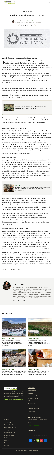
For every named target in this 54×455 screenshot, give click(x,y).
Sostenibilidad (31, 403)
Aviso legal (7, 430)
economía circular (21, 209)
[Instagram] (41, 440)
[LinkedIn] (45, 440)
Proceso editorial (31, 20)
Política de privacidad (9, 432)
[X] (34, 440)
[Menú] (49, 2)
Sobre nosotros (8, 422)
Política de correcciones (10, 427)
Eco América (31, 413)
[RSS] (37, 440)
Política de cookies (9, 435)
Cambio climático (9, 8)
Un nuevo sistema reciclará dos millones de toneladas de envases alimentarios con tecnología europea (32, 188)
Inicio (3, 8)
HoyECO (6, 437)
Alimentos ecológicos (33, 408)
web (27, 178)
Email (18, 269)
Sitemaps (6, 445)
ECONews (6, 440)
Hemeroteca (7, 443)
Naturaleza (30, 393)
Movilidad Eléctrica (33, 398)
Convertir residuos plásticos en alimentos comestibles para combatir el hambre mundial (31, 107)
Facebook (13, 269)
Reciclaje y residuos (33, 406)
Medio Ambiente (32, 390)
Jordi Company (21, 20)
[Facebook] (30, 440)
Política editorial (8, 425)
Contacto (6, 419)
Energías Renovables (33, 396)
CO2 (29, 401)
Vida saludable (31, 411)
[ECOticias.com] (9, 2)
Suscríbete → (34, 425)
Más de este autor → (19, 300)
